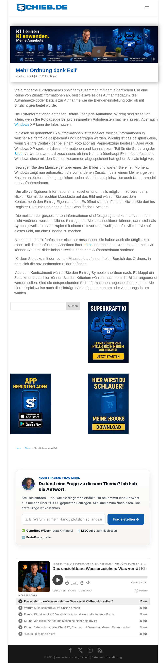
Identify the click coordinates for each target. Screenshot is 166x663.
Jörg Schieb (27, 76)
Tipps (53, 76)
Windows (21, 124)
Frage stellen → (126, 519)
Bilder (19, 154)
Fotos (88, 245)
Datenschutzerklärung (107, 657)
